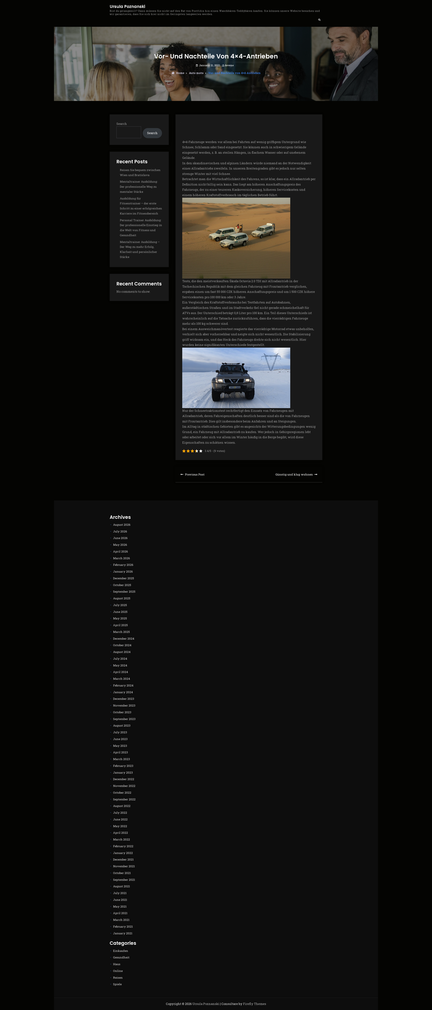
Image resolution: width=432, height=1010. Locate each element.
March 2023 (121, 759)
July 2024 (120, 659)
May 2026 (120, 545)
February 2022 (123, 846)
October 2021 (122, 873)
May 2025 (120, 618)
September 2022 (124, 799)
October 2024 (122, 645)
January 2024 (123, 692)
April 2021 (120, 913)
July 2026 (120, 531)
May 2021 (120, 906)
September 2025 (124, 591)
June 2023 (120, 739)
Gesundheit (121, 957)
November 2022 (124, 786)
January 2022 (123, 853)
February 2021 (123, 926)
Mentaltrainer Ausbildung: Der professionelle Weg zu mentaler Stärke (139, 187)
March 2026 (121, 558)
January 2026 (123, 571)
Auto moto (196, 73)
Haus (116, 964)
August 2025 (121, 598)
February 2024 (123, 685)
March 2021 (121, 920)
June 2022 (120, 819)
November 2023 (124, 705)
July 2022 (120, 813)
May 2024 (120, 665)
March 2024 (121, 679)
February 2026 (123, 565)
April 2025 (120, 625)
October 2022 (122, 792)
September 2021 (124, 880)
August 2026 (121, 525)
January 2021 (122, 933)
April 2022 (120, 833)
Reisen (118, 978)
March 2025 (121, 632)
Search (121, 124)
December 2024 (123, 638)
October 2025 (122, 585)
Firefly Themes (254, 1004)
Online (118, 971)
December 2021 (123, 859)
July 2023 (120, 732)
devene (229, 65)
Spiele (117, 984)
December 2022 (123, 779)
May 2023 (120, 746)
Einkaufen (120, 951)
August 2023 (121, 725)
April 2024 (120, 672)
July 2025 (120, 605)
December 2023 (123, 699)
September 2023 (124, 719)
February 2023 (123, 766)
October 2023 (122, 712)
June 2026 (120, 538)
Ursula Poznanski (127, 6)
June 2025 (120, 612)
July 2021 (120, 893)
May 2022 (120, 826)
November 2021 (124, 866)
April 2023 (120, 752)
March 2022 (121, 839)
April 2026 (120, 551)
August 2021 (121, 886)
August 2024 (122, 652)
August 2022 (121, 806)
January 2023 (123, 772)
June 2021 (120, 900)
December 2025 (123, 578)
